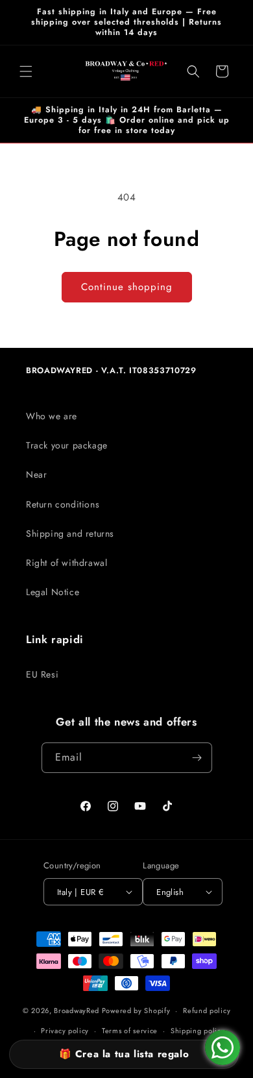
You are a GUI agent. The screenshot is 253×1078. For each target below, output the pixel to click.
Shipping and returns (70, 533)
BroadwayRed (76, 1010)
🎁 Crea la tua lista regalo (124, 1054)
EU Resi (42, 674)
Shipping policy (198, 1030)
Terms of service (130, 1030)
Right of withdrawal (66, 562)
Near (36, 474)
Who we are (51, 416)
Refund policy (206, 1010)
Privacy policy (65, 1030)
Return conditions (62, 504)
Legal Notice (52, 591)
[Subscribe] (197, 757)
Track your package (67, 445)
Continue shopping (127, 287)
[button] (26, 71)
